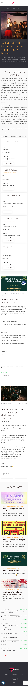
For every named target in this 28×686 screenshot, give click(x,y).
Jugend (23, 57)
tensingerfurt (10, 264)
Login (22, 674)
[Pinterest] (8, 375)
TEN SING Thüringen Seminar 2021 (8, 642)
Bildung (13, 57)
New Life (4, 59)
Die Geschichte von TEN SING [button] (7, 133)
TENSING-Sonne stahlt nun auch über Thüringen (12, 616)
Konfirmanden (15, 59)
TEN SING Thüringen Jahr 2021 (8, 650)
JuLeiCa (14, 64)
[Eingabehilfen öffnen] (3, 683)
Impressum (7, 674)
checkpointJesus (6, 61)
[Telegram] (6, 375)
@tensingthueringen (12, 129)
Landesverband (6, 57)
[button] (2, 3)
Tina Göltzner (4, 136)
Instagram (7, 212)
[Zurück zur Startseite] (14, 3)
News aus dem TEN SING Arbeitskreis (9, 621)
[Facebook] (2, 375)
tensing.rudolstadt (11, 237)
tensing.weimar (10, 185)
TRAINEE (18, 61)
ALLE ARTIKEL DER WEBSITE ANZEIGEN (15, 656)
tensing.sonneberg (11, 159)
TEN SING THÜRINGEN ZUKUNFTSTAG (9, 625)
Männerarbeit (23, 59)
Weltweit (13, 61)
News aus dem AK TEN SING (7, 646)
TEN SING (9, 59)
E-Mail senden (8, 163)
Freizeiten (18, 57)
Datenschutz (15, 674)
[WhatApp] (4, 375)
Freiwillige (23, 61)
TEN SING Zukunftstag (6, 629)
